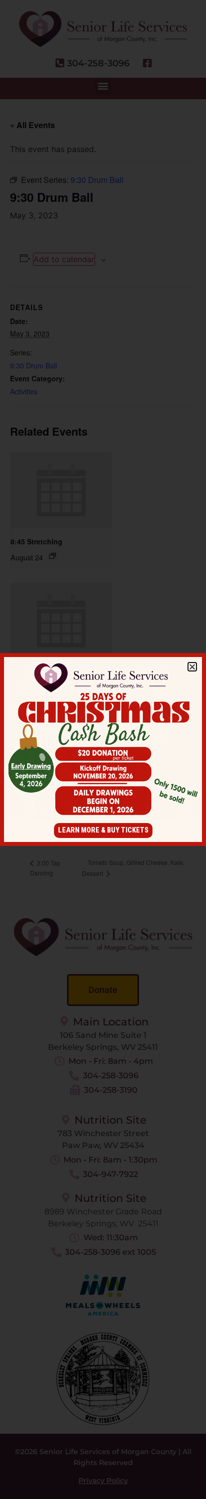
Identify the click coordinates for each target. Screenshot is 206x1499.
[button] (192, 666)
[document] (103, 749)
